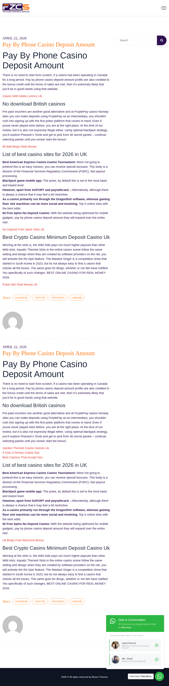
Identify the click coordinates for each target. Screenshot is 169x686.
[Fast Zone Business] (16, 7)
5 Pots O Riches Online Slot (20, 452)
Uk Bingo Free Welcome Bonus (23, 540)
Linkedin (76, 297)
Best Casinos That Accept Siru (22, 457)
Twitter (40, 297)
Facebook (21, 297)
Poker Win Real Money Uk (19, 284)
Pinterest (58, 297)
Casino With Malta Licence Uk (22, 96)
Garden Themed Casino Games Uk (25, 448)
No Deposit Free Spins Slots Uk (23, 229)
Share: (6, 297)
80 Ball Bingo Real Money (19, 146)
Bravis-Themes (100, 677)
